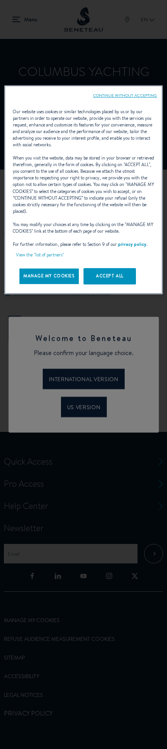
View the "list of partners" (40, 255)
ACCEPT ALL (110, 276)
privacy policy (132, 244)
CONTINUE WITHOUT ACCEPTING (125, 95)
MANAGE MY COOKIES (49, 276)
